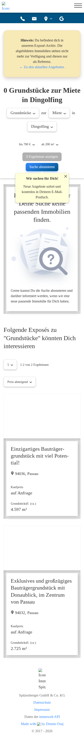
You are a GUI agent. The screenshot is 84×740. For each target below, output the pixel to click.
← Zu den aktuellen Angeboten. (42, 67)
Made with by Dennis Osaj (42, 724)
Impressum (42, 709)
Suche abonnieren (42, 167)
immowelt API (49, 717)
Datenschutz (42, 702)
